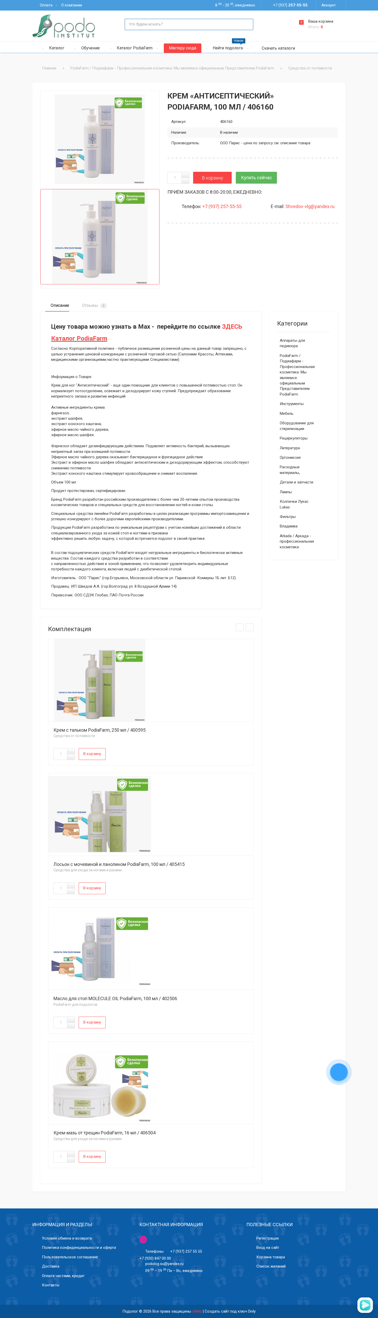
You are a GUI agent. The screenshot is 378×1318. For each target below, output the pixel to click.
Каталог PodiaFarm (79, 338)
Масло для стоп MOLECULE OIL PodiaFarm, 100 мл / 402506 (115, 998)
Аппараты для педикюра (292, 343)
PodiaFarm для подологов (75, 1004)
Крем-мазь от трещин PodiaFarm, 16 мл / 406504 (104, 1132)
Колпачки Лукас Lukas (294, 504)
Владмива (289, 526)
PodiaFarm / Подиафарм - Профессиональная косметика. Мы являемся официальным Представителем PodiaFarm (297, 375)
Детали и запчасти (296, 482)
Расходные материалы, (290, 470)
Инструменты (292, 403)
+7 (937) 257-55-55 (221, 206)
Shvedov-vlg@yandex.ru (310, 206)
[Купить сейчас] (256, 178)
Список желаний (271, 1266)
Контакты (50, 1285)
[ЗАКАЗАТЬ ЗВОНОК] (339, 1072)
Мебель (286, 413)
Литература (290, 448)
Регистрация (267, 1238)
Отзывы (92, 305)
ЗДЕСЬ (232, 326)
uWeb (197, 1311)
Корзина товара (270, 1257)
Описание (59, 305)
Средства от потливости (74, 736)
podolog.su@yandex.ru (164, 1263)
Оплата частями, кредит (63, 1276)
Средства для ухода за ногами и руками (87, 870)
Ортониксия (290, 457)
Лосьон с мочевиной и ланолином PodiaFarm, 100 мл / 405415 (119, 864)
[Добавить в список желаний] (51, 101)
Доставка (50, 1266)
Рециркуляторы (294, 438)
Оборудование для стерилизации (297, 426)
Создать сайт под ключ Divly (230, 1311)
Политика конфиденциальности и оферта (79, 1247)
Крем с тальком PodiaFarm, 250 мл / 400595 (99, 730)
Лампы (286, 492)
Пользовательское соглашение (70, 1257)
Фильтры (288, 516)
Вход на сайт (267, 1247)
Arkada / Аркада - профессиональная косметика (297, 541)
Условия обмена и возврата (67, 1238)
